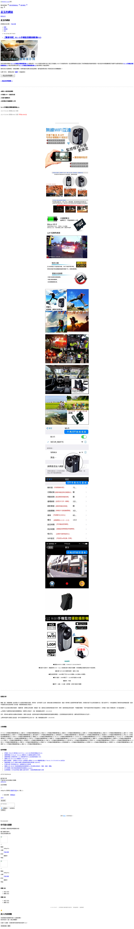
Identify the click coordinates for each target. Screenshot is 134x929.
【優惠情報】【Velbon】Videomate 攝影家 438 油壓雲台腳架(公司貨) (22, 755)
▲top (2, 797)
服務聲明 (82, 907)
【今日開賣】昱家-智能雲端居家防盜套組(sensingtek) (18, 768)
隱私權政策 (75, 907)
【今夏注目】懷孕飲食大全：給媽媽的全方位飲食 (17, 764)
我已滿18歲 (3, 926)
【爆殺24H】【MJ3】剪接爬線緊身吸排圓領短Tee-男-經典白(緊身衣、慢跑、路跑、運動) (28, 766)
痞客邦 (12, 790)
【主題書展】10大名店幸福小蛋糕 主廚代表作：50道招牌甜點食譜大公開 (24, 770)
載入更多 (3, 800)
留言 (15, 790)
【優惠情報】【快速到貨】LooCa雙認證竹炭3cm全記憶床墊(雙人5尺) (22, 757)
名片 (5, 31)
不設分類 (13, 24)
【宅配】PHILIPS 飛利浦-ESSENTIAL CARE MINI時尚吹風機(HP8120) (23, 753)
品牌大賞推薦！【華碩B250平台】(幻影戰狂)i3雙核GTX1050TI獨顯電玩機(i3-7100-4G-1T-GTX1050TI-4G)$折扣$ (34, 760)
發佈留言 (3, 810)
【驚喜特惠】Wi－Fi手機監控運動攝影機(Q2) (22, 37)
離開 (9, 926)
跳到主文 (3, 16)
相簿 (5, 27)
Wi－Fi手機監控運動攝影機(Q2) (19, 63)
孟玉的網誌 (7, 12)
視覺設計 (12, 795)
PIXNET (55, 907)
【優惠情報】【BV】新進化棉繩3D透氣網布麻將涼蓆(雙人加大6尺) (22, 762)
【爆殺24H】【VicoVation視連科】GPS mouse (16, 758)
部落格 (5, 29)
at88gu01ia (3, 781)
